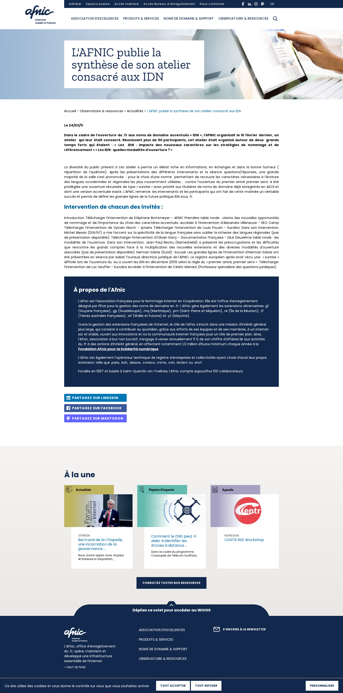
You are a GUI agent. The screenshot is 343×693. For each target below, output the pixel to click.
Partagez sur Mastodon (97, 418)
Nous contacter (212, 4)
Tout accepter (173, 686)
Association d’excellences (95, 18)
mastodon (262, 4)
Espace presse (98, 4)
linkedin (249, 4)
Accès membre (126, 4)
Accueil (70, 111)
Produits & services (141, 18)
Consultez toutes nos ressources (171, 583)
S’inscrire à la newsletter (244, 629)
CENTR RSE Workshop (244, 539)
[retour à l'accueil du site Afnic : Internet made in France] (97, 635)
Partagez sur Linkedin (95, 397)
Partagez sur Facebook (97, 408)
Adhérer (75, 4)
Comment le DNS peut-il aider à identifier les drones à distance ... (173, 541)
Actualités (135, 111)
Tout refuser (206, 686)
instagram (256, 4)
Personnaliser (322, 686)
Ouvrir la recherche (275, 18)
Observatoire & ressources (243, 18)
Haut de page (76, 667)
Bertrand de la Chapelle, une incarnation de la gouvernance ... (100, 544)
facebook (243, 4)
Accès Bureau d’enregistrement (169, 4)
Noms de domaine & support (189, 18)
